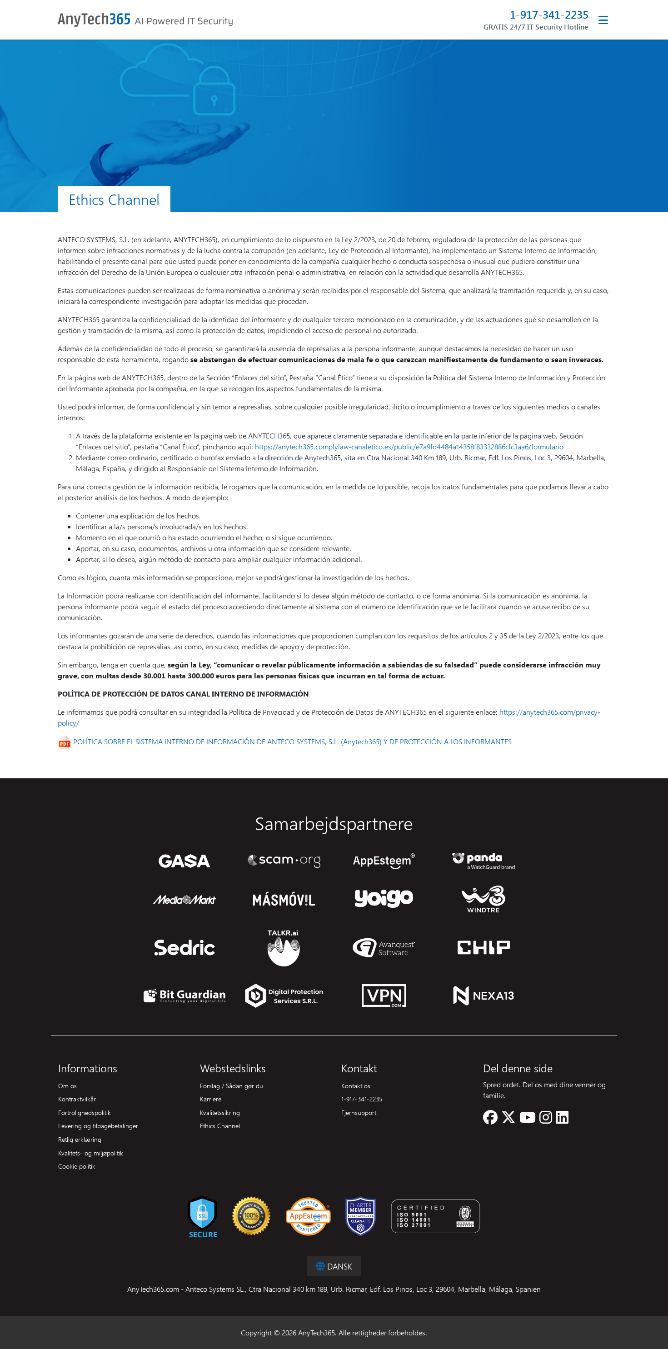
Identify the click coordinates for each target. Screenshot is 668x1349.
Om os (67, 1085)
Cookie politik (76, 1165)
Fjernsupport (358, 1112)
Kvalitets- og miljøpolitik (90, 1152)
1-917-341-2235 (549, 14)
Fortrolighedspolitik (84, 1112)
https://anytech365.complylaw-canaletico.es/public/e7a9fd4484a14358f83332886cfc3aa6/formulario (409, 446)
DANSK (338, 1266)
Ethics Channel (220, 1125)
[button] (490, 1120)
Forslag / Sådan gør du (231, 1085)
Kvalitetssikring (220, 1112)
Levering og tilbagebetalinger (98, 1125)
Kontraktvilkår (77, 1098)
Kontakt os (355, 1085)
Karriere (210, 1098)
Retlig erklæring (79, 1139)
